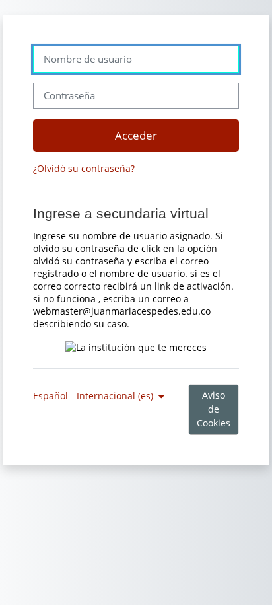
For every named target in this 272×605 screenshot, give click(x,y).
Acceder (136, 135)
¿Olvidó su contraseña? (84, 168)
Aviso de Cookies (213, 409)
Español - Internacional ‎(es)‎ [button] (94, 395)
